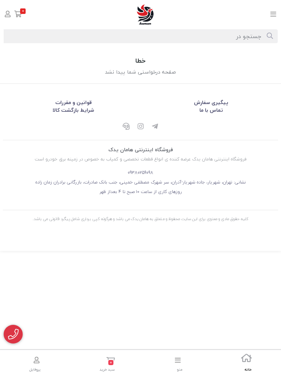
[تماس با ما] (13, 334)
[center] (270, 36)
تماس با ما (211, 110)
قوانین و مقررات (73, 102)
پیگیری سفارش (211, 102)
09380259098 (140, 173)
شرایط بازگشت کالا (73, 110)
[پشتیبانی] (125, 127)
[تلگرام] (155, 127)
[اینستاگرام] (140, 127)
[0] (18, 14)
